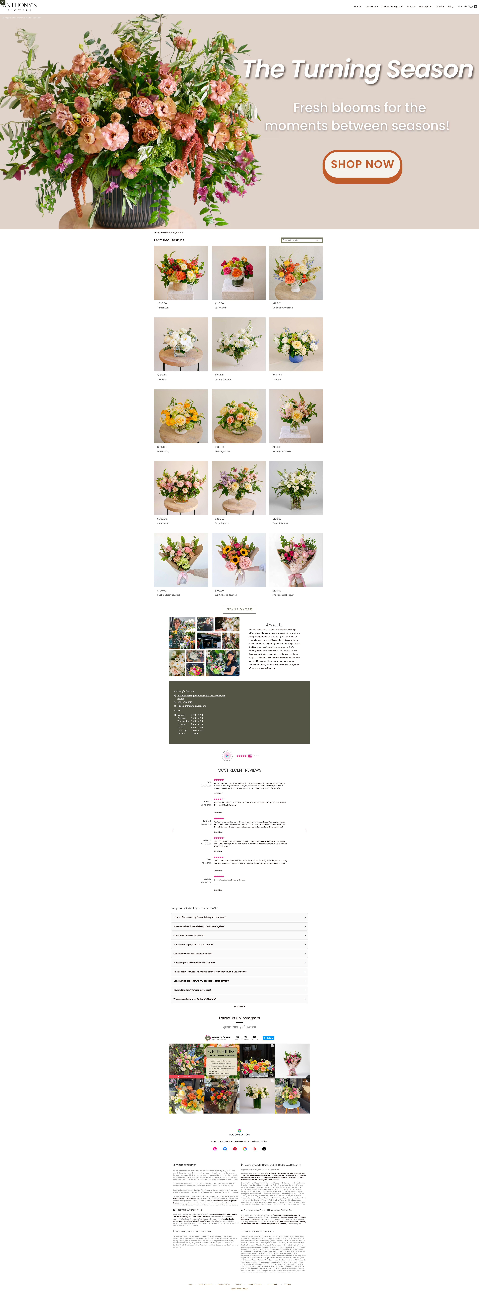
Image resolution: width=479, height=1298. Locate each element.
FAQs (190, 1285)
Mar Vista (284, 1177)
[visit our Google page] (245, 1149)
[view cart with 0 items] (475, 6)
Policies (239, 1285)
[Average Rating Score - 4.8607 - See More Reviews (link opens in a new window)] (242, 756)
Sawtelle (275, 1175)
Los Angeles (262, 1180)
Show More (218, 793)
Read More (239, 1006)
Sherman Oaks (299, 1173)
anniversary (218, 1201)
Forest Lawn (277, 1215)
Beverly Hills (275, 1173)
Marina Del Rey (300, 1175)
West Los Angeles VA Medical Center (204, 1221)
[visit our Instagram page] (215, 1149)
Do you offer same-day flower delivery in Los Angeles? (200, 917)
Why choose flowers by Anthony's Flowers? (195, 999)
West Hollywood (257, 1177)
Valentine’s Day (178, 1198)
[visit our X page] (264, 1149)
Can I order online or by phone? (189, 935)
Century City (289, 1175)
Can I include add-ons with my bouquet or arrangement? (201, 981)
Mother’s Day (191, 1198)
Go (317, 240)
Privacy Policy (224, 1285)
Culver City (245, 1175)
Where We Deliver (186, 1164)
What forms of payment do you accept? (193, 944)
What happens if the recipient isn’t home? (194, 962)
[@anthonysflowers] (207, 1038)
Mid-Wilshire (245, 1177)
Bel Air (268, 1173)
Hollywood (268, 1177)
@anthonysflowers (239, 1026)
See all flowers (238, 609)
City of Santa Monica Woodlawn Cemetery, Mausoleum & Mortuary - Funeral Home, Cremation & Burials (273, 1223)
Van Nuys (267, 1175)
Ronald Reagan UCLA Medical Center (192, 1217)
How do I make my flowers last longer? (192, 990)
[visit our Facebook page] (225, 1149)
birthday (227, 1201)
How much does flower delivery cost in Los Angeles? (199, 926)
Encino (252, 1175)
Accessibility (273, 1285)
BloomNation (261, 1141)
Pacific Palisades (287, 1173)
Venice (281, 1175)
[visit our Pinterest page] (235, 1149)
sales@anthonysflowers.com (192, 706)
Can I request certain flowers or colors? (193, 953)
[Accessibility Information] (2, 2)
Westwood (276, 1177)
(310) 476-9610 (185, 702)
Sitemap (288, 1285)
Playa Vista (293, 1177)
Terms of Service (205, 1285)
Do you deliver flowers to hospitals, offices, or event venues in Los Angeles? (210, 971)
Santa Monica (273, 1180)
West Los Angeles (250, 1180)
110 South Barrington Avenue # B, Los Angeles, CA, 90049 (201, 697)
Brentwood (259, 1175)
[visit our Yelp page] (254, 1149)
